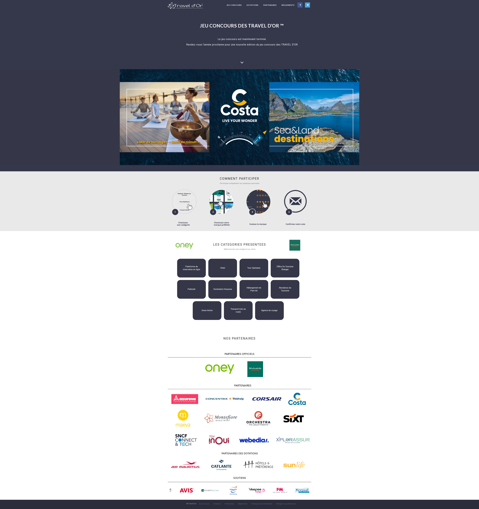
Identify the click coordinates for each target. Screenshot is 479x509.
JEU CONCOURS (234, 5)
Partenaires (229, 504)
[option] (181, 490)
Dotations (217, 504)
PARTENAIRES (270, 5)
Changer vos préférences (286, 504)
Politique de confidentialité (261, 504)
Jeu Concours (204, 504)
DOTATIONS (252, 5)
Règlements (242, 504)
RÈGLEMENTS (288, 5)
